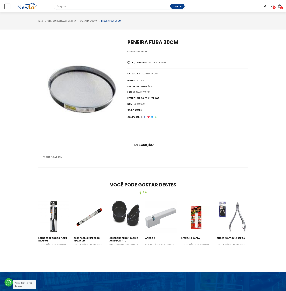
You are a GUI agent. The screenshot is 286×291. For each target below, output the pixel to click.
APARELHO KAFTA (190, 238)
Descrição (144, 145)
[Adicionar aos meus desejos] (50, 217)
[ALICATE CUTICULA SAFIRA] (232, 217)
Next (252, 229)
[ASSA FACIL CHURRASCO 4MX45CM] (89, 217)
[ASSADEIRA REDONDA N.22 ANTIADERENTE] (125, 217)
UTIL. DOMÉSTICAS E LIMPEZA (52, 244)
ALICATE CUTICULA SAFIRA (231, 238)
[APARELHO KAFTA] (196, 217)
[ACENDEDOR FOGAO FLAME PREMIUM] (53, 217)
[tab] (144, 145)
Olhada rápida (57, 217)
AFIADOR (150, 238)
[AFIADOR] (161, 217)
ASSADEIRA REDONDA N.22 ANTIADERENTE (123, 239)
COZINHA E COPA (149, 73)
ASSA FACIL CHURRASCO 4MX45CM (87, 239)
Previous (33, 229)
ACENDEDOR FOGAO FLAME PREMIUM (52, 239)
